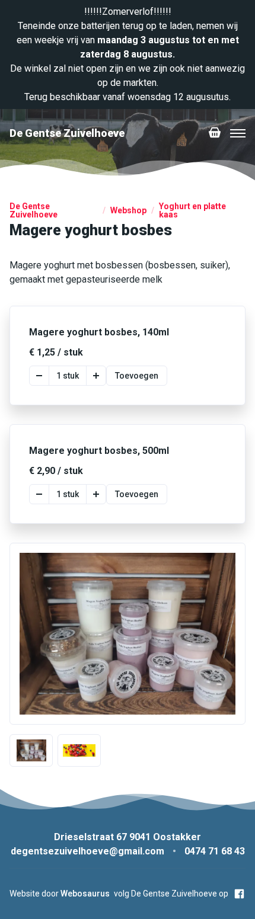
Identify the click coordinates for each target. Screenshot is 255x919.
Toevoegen (136, 375)
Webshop (128, 210)
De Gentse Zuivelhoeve (33, 210)
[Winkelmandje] (214, 133)
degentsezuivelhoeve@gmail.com (87, 851)
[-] (39, 375)
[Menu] (238, 133)
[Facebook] (239, 894)
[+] (96, 375)
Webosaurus (85, 893)
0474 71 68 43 (214, 851)
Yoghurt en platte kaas (192, 210)
